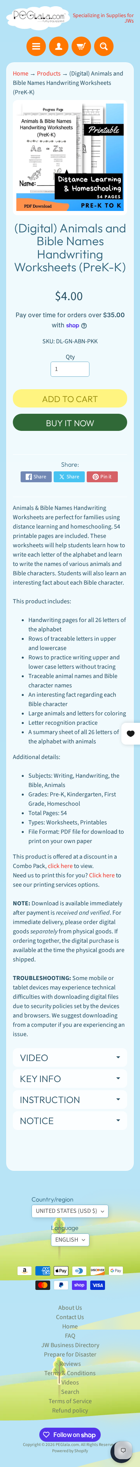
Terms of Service (70, 1401)
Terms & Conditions (70, 1373)
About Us (70, 1308)
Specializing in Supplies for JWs (103, 18)
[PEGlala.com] (38, 18)
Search (70, 1392)
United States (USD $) (66, 1211)
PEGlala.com (67, 1445)
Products (49, 73)
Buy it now (70, 423)
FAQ (70, 1336)
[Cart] (81, 46)
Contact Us (70, 1317)
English (66, 1239)
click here (60, 866)
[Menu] (36, 46)
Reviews (70, 1364)
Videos (70, 1382)
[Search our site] (104, 46)
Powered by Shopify (70, 1451)
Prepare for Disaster (70, 1354)
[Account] (58, 46)
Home (20, 73)
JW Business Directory (70, 1345)
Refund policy (70, 1410)
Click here (102, 875)
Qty (70, 357)
